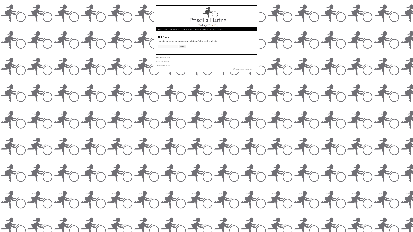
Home (160, 29)
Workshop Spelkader (201, 29)
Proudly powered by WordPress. (244, 69)
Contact (220, 29)
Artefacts (213, 29)
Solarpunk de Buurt (187, 29)
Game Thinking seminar (171, 29)
